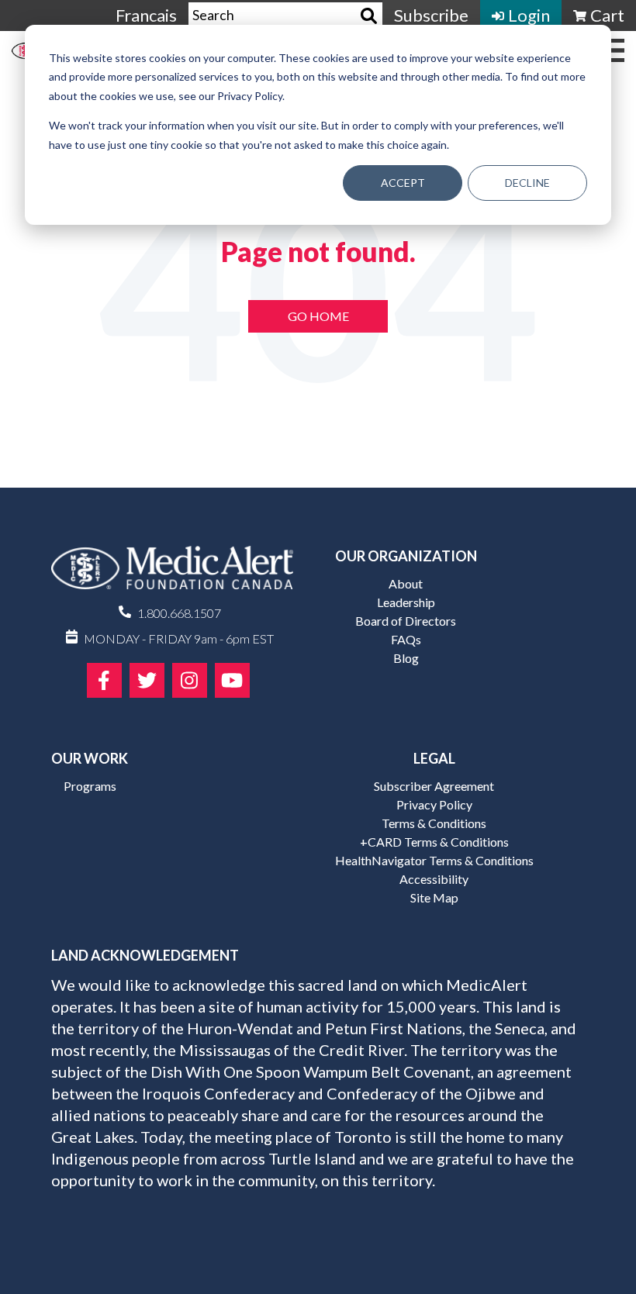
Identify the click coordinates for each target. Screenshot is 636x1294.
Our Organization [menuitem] (406, 555)
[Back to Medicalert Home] (172, 573)
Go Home (318, 316)
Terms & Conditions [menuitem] (434, 823)
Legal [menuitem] (434, 758)
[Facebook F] (104, 680)
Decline (527, 182)
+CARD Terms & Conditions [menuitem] (434, 841)
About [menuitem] (406, 583)
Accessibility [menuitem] (433, 878)
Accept (403, 182)
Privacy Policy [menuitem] (434, 804)
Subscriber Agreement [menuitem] (434, 785)
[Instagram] (189, 680)
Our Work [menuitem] (89, 758)
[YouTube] (232, 680)
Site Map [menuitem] (434, 897)
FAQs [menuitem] (406, 639)
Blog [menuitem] (406, 657)
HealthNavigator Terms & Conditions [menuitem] (434, 860)
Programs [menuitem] (90, 785)
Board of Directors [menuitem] (405, 620)
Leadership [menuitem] (406, 602)
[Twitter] (147, 680)
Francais (146, 15)
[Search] (368, 15)
